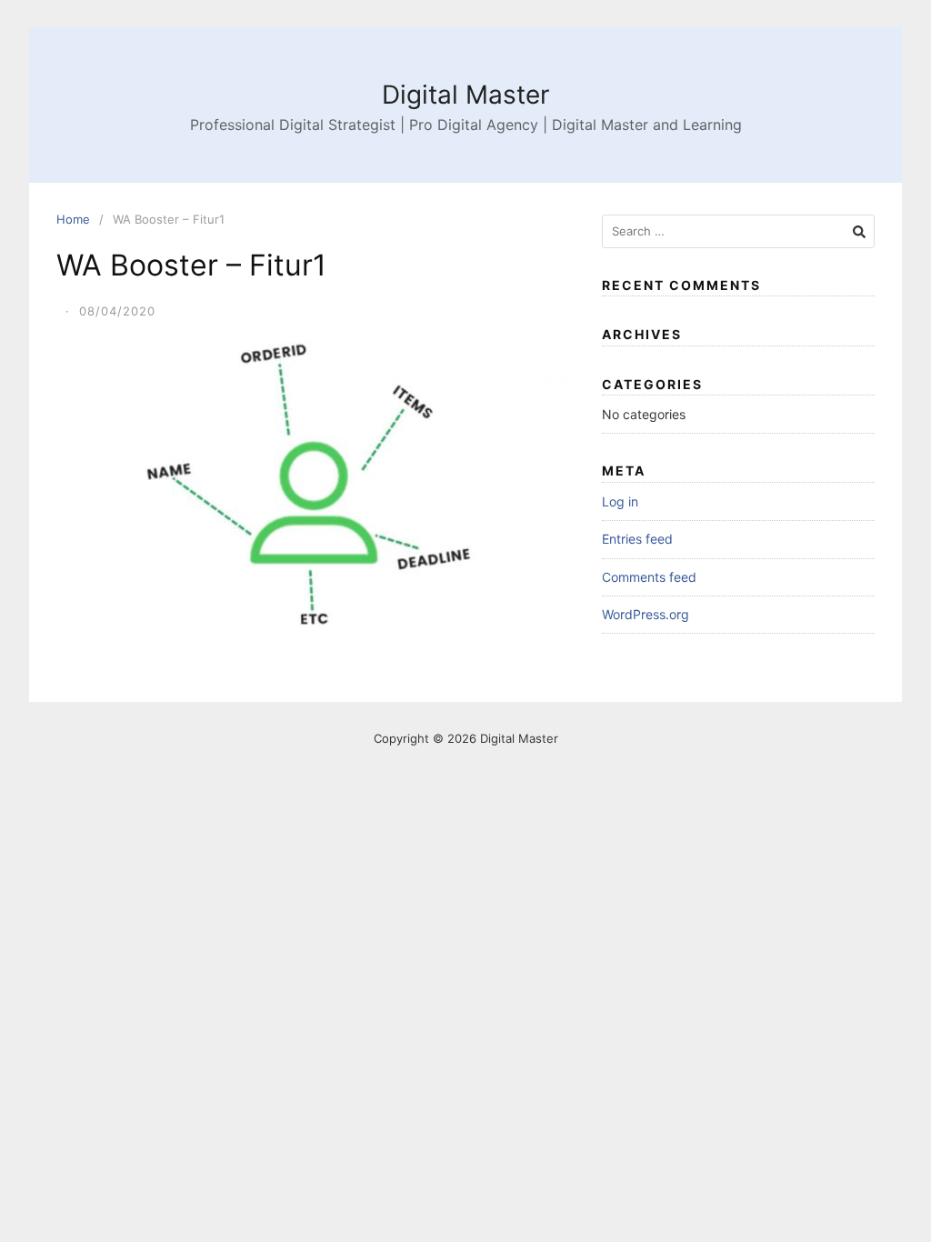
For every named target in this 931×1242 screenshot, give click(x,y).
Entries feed (637, 538)
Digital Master (465, 94)
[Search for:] (738, 231)
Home (73, 219)
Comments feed (649, 577)
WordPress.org (645, 614)
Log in (620, 501)
